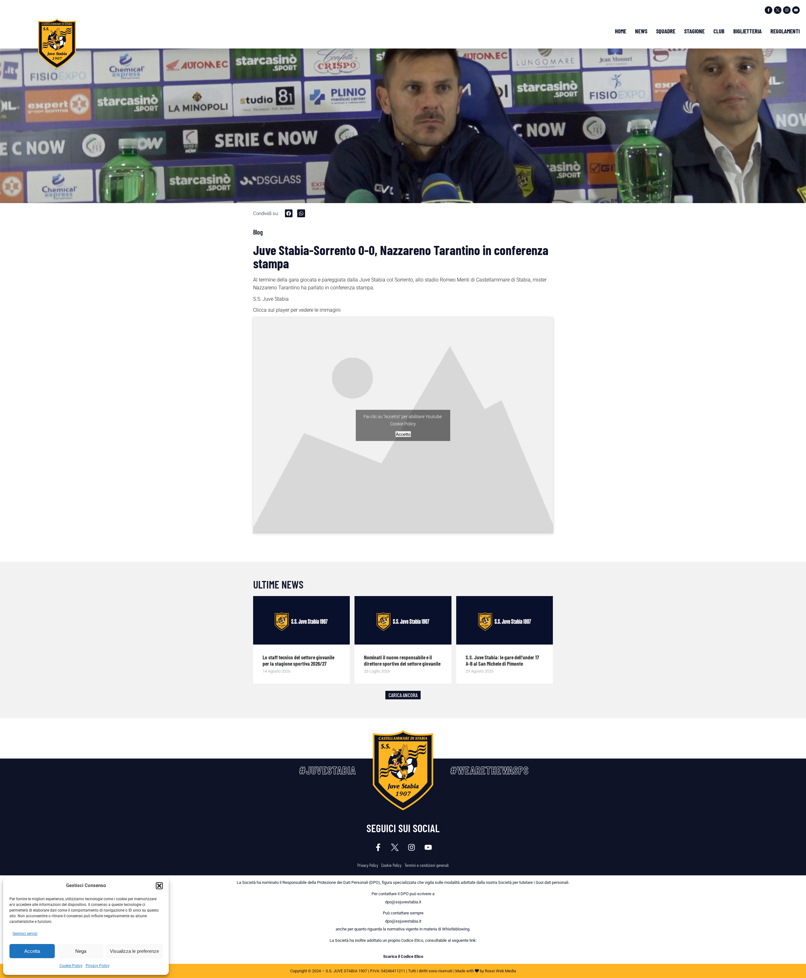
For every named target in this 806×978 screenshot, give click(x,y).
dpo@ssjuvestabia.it (403, 902)
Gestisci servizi (25, 933)
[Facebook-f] (768, 10)
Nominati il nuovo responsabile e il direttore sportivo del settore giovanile (402, 660)
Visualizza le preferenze (134, 951)
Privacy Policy (98, 966)
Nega (80, 951)
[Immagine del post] (301, 620)
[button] (159, 886)
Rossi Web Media (500, 971)
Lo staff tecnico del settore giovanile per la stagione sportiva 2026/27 (298, 660)
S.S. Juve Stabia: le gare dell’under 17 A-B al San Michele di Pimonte (502, 660)
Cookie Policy (71, 966)
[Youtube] (796, 10)
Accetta (32, 951)
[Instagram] (787, 10)
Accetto (403, 433)
